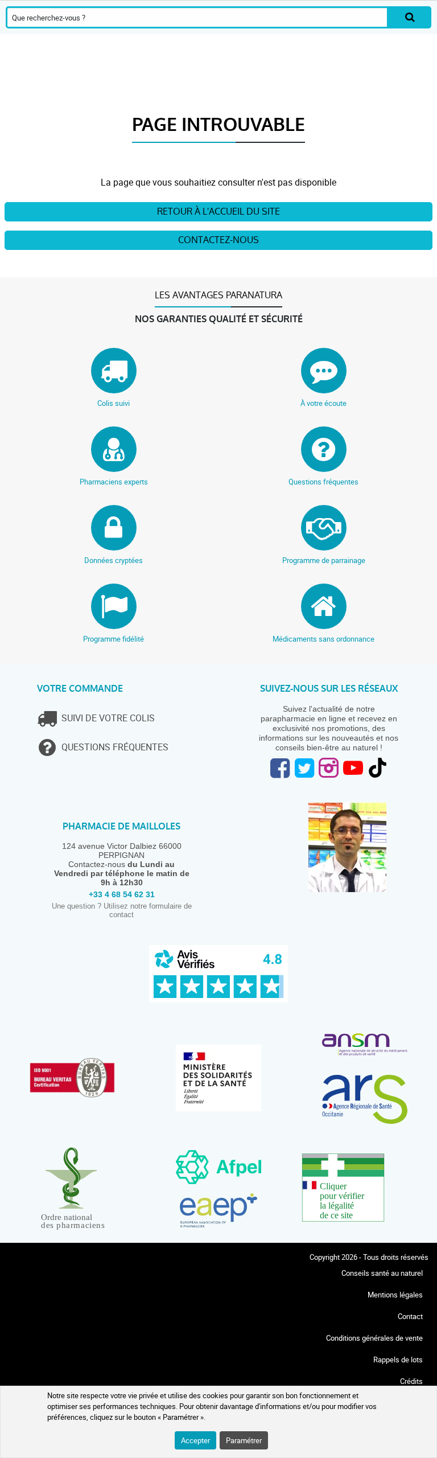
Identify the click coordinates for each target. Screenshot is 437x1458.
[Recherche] (410, 17)
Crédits (411, 1381)
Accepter (195, 1440)
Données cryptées (113, 560)
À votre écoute (323, 403)
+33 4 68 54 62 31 (122, 894)
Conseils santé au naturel (382, 1273)
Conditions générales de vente (374, 1338)
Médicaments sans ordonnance (323, 639)
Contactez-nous (218, 240)
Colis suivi (113, 403)
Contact (410, 1316)
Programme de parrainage (323, 560)
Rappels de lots (398, 1359)
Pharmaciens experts (114, 482)
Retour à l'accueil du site (218, 211)
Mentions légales (395, 1294)
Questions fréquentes (323, 482)
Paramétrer (244, 1440)
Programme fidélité (113, 639)
